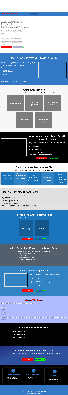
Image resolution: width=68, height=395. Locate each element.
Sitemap (45, 391)
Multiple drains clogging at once (9, 197)
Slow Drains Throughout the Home (60, 176)
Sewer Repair (22, 6)
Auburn (4, 312)
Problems (35, 6)
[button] (29, 6)
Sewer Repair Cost (51, 378)
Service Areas (43, 6)
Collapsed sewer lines (7, 74)
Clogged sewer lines (7, 70)
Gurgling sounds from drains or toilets (11, 200)
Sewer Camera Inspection (12, 379)
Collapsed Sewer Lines (47, 174)
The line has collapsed (24, 255)
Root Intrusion (20, 173)
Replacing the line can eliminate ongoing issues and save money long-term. (34, 261)
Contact (62, 6)
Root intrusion (6, 73)
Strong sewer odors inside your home (11, 198)
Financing (51, 6)
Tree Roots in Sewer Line (32, 377)
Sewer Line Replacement (12, 377)
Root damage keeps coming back (26, 257)
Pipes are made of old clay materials (27, 253)
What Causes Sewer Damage (53, 379)
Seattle (3, 305)
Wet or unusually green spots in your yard (11, 201)
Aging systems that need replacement (10, 76)
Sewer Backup (30, 378)
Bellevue (4, 307)
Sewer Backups (7, 173)
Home (15, 6)
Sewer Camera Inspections (34, 270)
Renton (4, 310)
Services (29, 6)
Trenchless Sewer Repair (12, 378)
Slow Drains (30, 379)
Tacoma (4, 313)
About (57, 6)
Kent (3, 309)
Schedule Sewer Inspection (18, 47)
